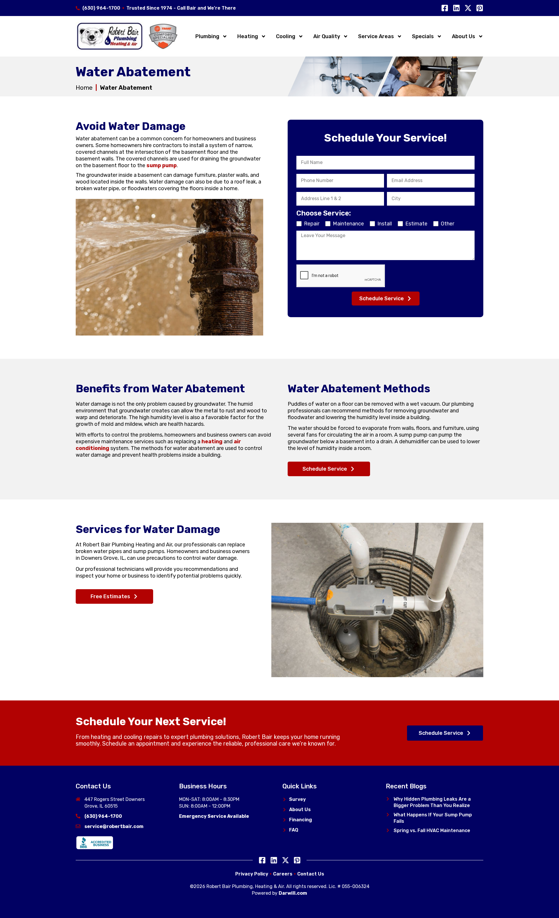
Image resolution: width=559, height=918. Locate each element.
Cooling (285, 36)
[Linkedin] (456, 8)
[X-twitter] (468, 8)
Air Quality (326, 36)
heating (211, 441)
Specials (423, 36)
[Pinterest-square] (479, 8)
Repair (311, 223)
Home (84, 87)
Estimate (416, 223)
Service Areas (376, 36)
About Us (463, 36)
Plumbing (207, 36)
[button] (388, 799)
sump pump (161, 165)
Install (384, 223)
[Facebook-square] (444, 8)
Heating (247, 36)
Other (447, 223)
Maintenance (348, 223)
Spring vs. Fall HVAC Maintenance (432, 830)
